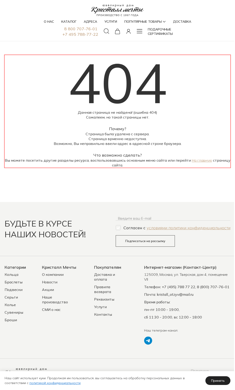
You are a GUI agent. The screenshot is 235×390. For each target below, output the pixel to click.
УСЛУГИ (110, 21)
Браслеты (13, 282)
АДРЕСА (90, 21)
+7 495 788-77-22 (80, 34)
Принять (218, 381)
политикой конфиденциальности (55, 383)
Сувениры (14, 312)
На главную (202, 160)
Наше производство (55, 299)
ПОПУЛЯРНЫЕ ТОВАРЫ (143, 21)
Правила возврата (102, 289)
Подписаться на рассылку (145, 241)
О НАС (49, 21)
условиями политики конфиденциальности (188, 227)
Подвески (13, 289)
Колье (10, 304)
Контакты (103, 314)
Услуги (100, 306)
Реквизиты (104, 299)
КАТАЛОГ (68, 21)
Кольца (11, 274)
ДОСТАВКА (182, 21)
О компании (53, 274)
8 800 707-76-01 (81, 28)
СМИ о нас (51, 309)
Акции (48, 289)
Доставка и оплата (104, 277)
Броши (11, 320)
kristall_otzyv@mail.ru (175, 294)
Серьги (11, 297)
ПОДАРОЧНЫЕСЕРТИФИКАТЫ (160, 31)
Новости (49, 282)
